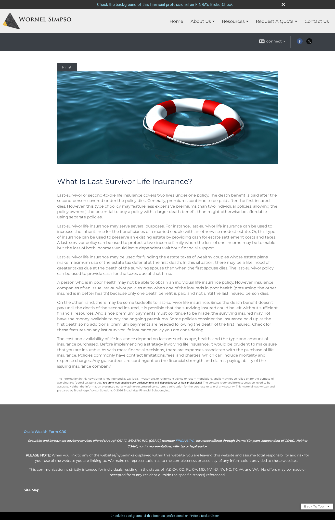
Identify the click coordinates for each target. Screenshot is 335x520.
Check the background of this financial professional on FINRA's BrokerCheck (165, 4)
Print (67, 67)
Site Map (31, 490)
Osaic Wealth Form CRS (45, 431)
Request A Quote (275, 21)
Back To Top (314, 506)
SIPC (190, 440)
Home (176, 21)
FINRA (180, 440)
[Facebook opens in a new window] (300, 43)
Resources (233, 21)
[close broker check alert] (283, 4)
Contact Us (317, 21)
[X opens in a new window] (309, 43)
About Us (201, 21)
